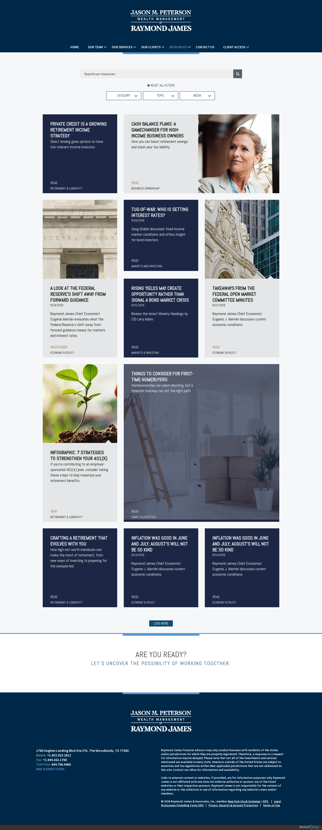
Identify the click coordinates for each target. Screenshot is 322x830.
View (54, 511)
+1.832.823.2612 (59, 755)
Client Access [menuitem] (234, 47)
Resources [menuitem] (178, 47)
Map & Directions (50, 769)
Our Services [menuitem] (122, 47)
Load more (161, 623)
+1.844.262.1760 (55, 759)
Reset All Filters (162, 85)
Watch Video (59, 347)
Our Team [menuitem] (95, 47)
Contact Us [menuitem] (205, 47)
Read (54, 183)
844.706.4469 (61, 764)
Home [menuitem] (74, 47)
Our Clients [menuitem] (151, 47)
